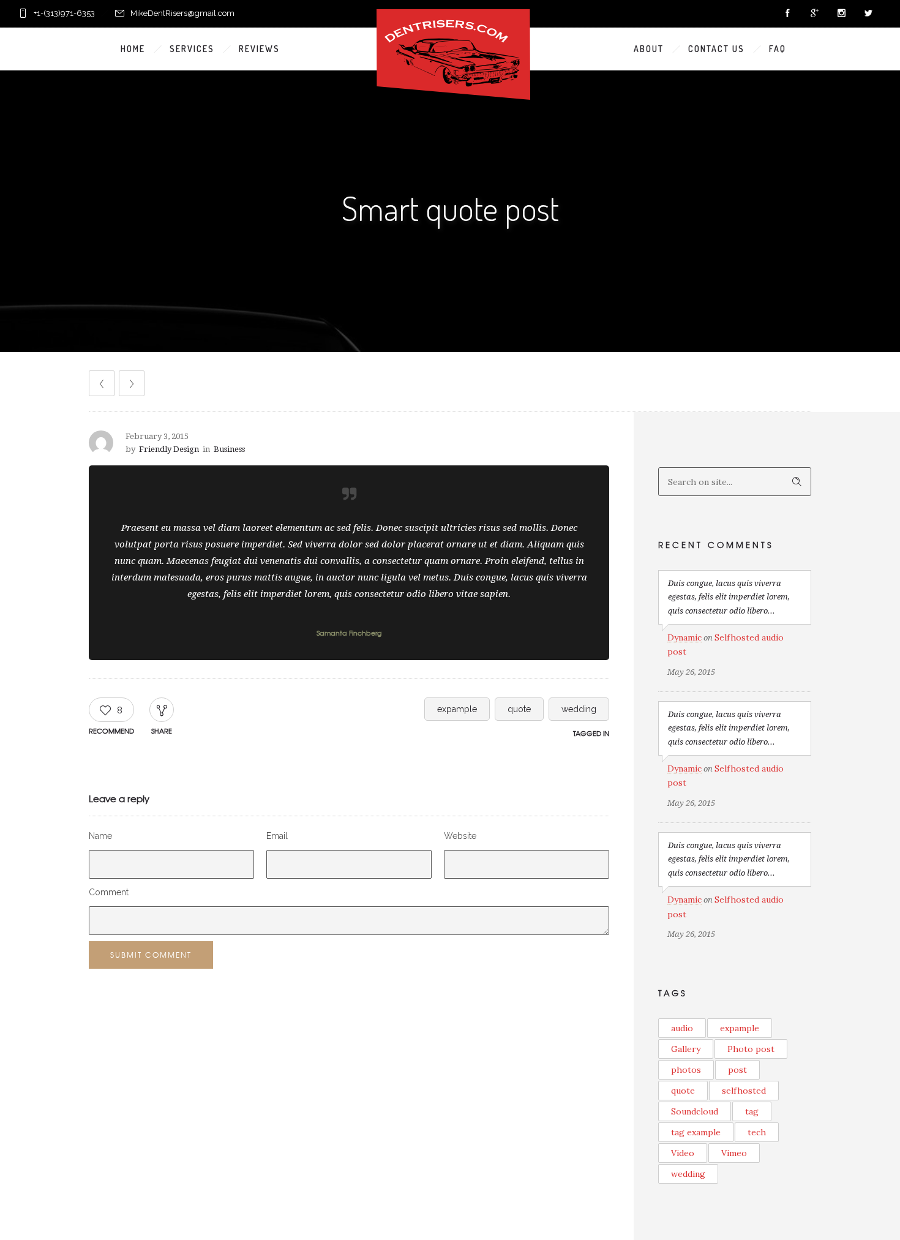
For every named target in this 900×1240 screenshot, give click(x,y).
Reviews (259, 48)
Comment (109, 892)
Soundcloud (694, 1111)
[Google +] (814, 13)
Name (100, 836)
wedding (578, 709)
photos (686, 1069)
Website (460, 836)
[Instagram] (841, 13)
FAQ (777, 48)
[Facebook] (787, 13)
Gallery (685, 1048)
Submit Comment (151, 954)
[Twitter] (868, 13)
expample (457, 709)
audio (682, 1028)
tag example (696, 1132)
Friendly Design (169, 449)
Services (192, 48)
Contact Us (716, 48)
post (737, 1069)
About (649, 48)
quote (519, 709)
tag (752, 1111)
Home (133, 48)
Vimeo (734, 1153)
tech (757, 1132)
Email (277, 836)
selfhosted (744, 1090)
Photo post (750, 1048)
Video (682, 1153)
